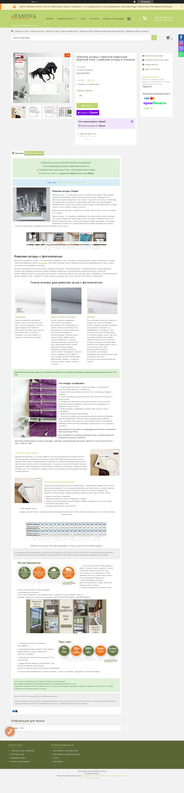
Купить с (84, 112)
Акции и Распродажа (113, 19)
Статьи (56, 758)
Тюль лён (91, 317)
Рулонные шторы (18, 758)
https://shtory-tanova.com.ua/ (71, 182)
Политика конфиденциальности (115, 776)
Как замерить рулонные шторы (66, 754)
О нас (83, 19)
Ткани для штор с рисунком (22, 750)
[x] (16, 711)
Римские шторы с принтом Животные (62, 31)
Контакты (94, 19)
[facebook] (14, 711)
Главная (49, 19)
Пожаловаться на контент (92, 776)
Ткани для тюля (17, 754)
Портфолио (58, 761)
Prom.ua (103, 771)
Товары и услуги (65, 19)
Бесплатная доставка (154, 56)
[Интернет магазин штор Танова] (23, 16)
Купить (88, 105)
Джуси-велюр (20, 317)
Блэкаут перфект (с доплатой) (63, 317)
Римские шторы (37, 31)
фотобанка (42, 263)
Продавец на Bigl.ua (92, 773)
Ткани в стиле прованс (20, 761)
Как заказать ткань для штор (65, 750)
